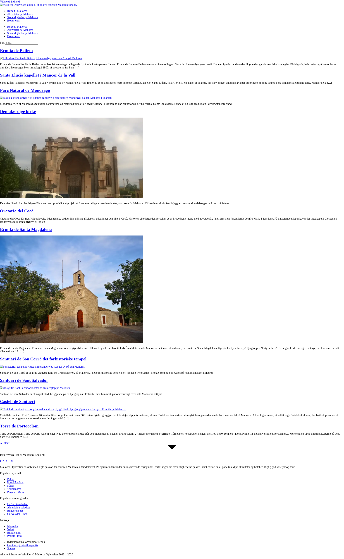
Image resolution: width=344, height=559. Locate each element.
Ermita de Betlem (16, 50)
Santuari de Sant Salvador (24, 380)
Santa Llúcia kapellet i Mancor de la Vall (37, 75)
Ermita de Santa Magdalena (26, 229)
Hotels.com (13, 20)
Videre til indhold (10, 1)
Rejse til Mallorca (17, 10)
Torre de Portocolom (19, 426)
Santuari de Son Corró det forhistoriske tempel (43, 359)
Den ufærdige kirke (18, 111)
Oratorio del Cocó (17, 211)
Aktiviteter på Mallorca (20, 14)
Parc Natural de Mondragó (25, 90)
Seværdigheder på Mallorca (22, 17)
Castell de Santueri (17, 401)
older (4, 442)
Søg (2, 42)
